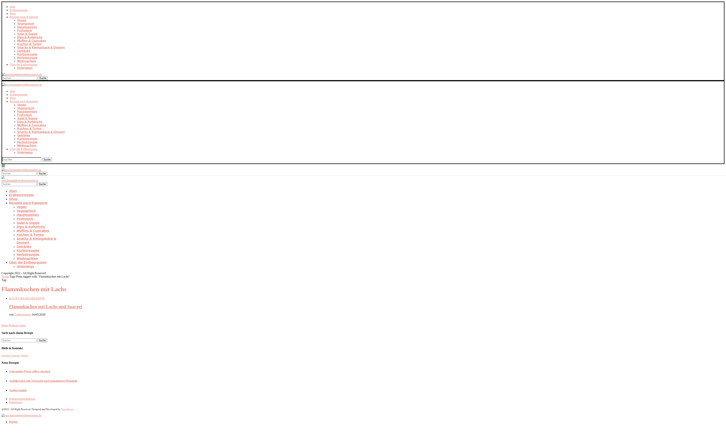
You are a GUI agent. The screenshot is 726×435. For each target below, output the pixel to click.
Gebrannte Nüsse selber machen (29, 371)
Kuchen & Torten (29, 44)
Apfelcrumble (18, 390)
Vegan (21, 20)
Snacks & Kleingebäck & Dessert (41, 47)
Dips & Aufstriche (29, 37)
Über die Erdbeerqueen (23, 64)
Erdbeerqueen (22, 314)
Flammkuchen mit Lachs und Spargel (45, 306)
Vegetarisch (25, 23)
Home (5, 276)
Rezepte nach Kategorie (24, 17)
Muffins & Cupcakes (31, 40)
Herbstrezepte (27, 57)
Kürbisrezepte (27, 54)
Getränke (23, 51)
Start (12, 6)
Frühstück (24, 30)
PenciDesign (67, 409)
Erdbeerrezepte (19, 10)
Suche (42, 78)
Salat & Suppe (27, 34)
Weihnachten (26, 61)
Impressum (15, 402)
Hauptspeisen (27, 27)
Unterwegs (25, 68)
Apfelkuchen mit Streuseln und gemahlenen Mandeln (43, 380)
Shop (13, 13)
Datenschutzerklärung (22, 398)
